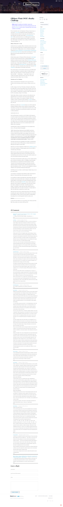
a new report (17, 32)
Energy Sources (42, 47)
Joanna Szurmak (42, 36)
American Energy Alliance (43, 79)
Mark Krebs (41, 35)
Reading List (35, 12)
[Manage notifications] (61, 505)
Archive (44, 68)
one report (30, 99)
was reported (23, 104)
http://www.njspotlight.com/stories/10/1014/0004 (21, 231)
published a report (32, 146)
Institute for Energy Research (43, 83)
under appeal (34, 57)
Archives (44, 12)
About (17, 12)
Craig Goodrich (15, 434)
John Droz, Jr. (42, 32)
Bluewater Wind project (32, 60)
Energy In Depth (42, 80)
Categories (25, 12)
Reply (14, 217)
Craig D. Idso (42, 33)
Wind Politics (42, 44)
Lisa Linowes (14, 22)
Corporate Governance (43, 43)
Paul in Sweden (15, 351)
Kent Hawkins (15, 290)
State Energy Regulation (43, 41)
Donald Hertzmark (15, 251)
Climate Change (42, 40)
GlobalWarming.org (42, 82)
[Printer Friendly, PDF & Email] (46, 19)
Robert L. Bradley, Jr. (43, 28)
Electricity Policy (42, 48)
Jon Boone (14, 219)
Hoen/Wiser (24, 181)
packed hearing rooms (22, 64)
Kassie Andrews (42, 31)
